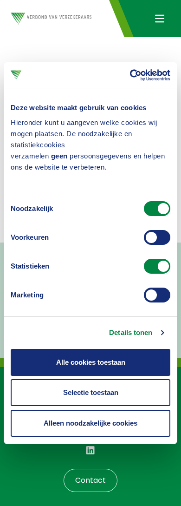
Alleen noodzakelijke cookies (90, 423)
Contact (90, 480)
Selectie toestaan (90, 392)
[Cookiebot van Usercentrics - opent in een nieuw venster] (130, 75)
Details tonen (130, 332)
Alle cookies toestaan (90, 362)
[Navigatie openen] (159, 18)
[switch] (157, 237)
